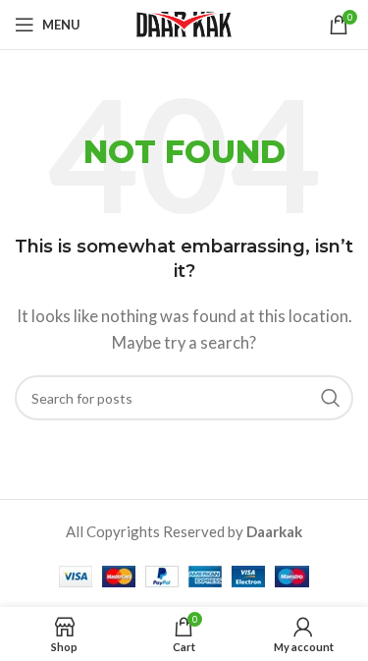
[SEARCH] (330, 397)
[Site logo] (184, 22)
